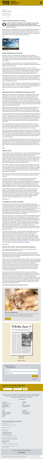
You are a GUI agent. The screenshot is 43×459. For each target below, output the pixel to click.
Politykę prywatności (24, 387)
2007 (13, 8)
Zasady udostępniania (26, 412)
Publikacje (4, 415)
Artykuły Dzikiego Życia (11, 367)
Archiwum (10, 8)
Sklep (3, 416)
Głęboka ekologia (5, 405)
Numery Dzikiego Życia (10, 365)
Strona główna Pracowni (6, 403)
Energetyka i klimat (25, 406)
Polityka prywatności (26, 413)
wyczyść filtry (34, 379)
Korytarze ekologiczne (26, 405)
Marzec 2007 (17, 8)
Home (7, 8)
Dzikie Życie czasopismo (6, 412)
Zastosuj (35, 376)
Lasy (23, 403)
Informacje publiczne (6, 406)
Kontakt (3, 407)
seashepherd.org (26, 240)
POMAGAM (8, 318)
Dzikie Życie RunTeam (6, 413)
